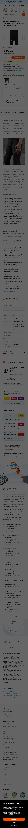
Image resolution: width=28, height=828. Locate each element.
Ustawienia (14, 825)
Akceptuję (14, 819)
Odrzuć (14, 822)
